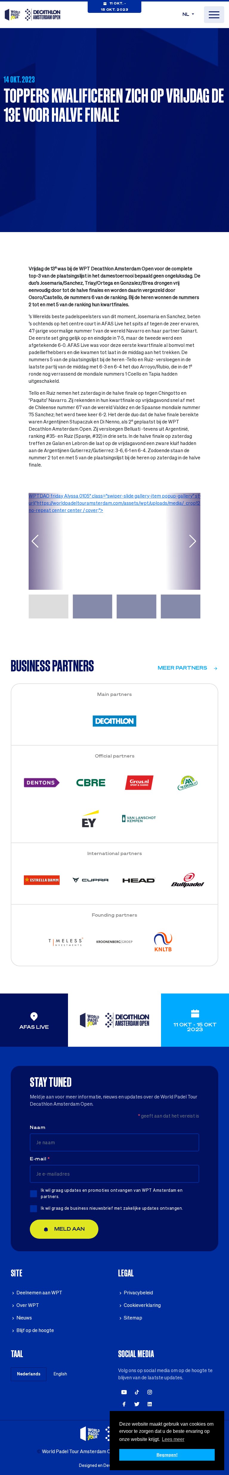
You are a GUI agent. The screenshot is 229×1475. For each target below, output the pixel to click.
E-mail (39, 1159)
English (60, 1374)
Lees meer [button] (173, 1439)
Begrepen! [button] (167, 1454)
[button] (36, 541)
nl (186, 15)
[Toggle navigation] (214, 14)
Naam (37, 1128)
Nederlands (28, 1374)
